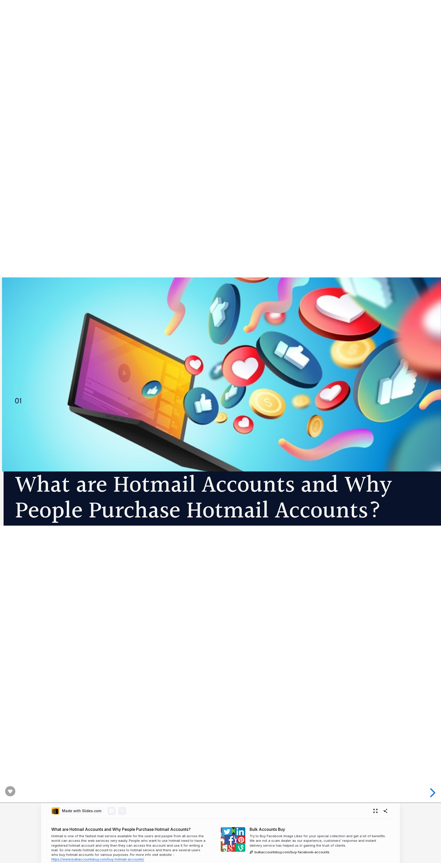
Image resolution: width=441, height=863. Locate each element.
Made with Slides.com (81, 811)
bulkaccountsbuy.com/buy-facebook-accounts (291, 852)
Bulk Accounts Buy (267, 829)
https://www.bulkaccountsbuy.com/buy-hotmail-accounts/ (97, 859)
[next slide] (433, 792)
